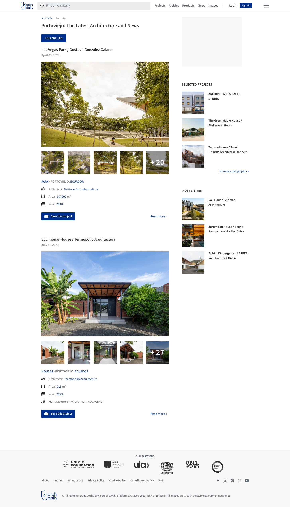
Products (188, 5)
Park (45, 181)
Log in (233, 5)
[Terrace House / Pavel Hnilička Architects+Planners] (193, 156)
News (201, 5)
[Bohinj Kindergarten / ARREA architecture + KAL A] (193, 262)
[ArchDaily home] (27, 6)
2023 (59, 394)
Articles (174, 5)
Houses (47, 371)
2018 (59, 204)
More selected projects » (234, 171)
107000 (61, 196)
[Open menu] (266, 5)
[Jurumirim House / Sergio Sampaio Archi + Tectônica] (193, 235)
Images (213, 5)
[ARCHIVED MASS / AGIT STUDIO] (193, 103)
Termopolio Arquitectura (80, 379)
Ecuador (77, 181)
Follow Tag (54, 38)
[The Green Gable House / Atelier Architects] (193, 129)
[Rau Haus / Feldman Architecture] (193, 209)
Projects (160, 5)
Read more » (158, 216)
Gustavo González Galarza (81, 189)
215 (59, 386)
